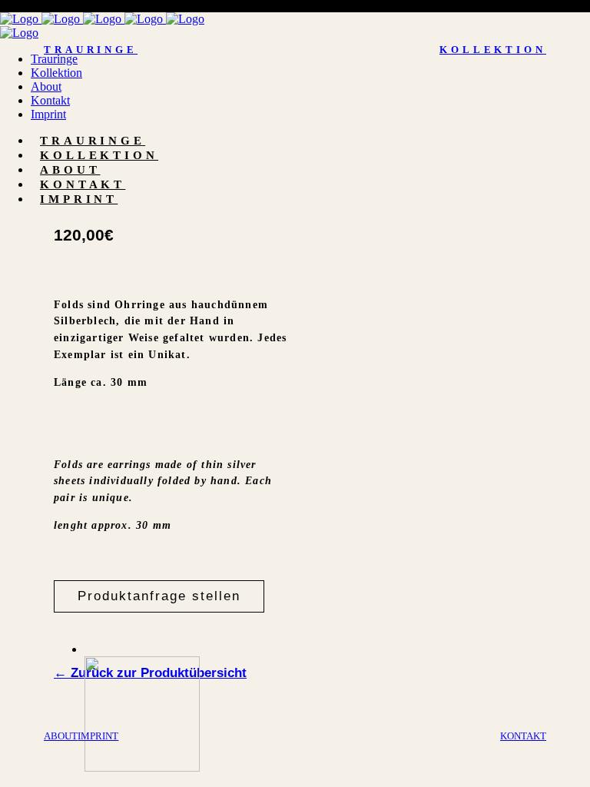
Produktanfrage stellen (159, 596)
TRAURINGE (91, 49)
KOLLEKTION (492, 49)
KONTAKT (523, 736)
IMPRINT (98, 736)
